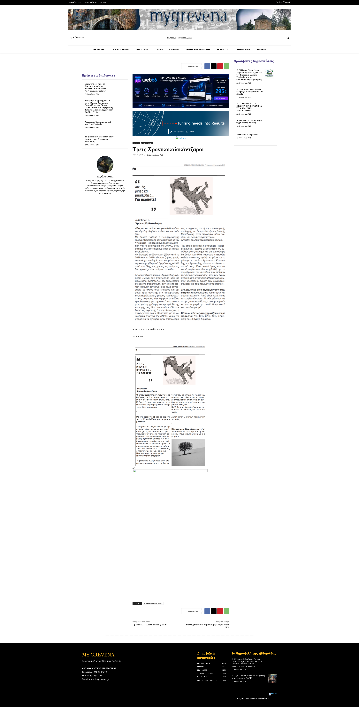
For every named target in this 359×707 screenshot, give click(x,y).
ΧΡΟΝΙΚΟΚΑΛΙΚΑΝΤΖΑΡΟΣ (153, 603)
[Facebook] (271, 38)
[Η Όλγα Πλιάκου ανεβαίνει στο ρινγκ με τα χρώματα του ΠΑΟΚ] (269, 93)
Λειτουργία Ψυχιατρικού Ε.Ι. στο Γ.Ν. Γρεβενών (98, 123)
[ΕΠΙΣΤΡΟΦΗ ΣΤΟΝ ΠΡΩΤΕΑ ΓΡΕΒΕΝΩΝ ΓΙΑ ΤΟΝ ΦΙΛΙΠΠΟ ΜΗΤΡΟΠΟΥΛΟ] (269, 107)
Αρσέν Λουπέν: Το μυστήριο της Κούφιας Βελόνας (249, 121)
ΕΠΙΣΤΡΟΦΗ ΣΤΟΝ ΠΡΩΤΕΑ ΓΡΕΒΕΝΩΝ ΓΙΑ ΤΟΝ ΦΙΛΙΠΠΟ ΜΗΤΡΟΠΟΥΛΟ (249, 107)
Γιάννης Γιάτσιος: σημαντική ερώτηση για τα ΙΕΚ (207, 626)
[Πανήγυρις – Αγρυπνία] (269, 138)
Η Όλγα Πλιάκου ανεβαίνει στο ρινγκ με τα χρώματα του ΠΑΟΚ (249, 91)
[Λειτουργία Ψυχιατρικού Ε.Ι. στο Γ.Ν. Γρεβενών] (120, 125)
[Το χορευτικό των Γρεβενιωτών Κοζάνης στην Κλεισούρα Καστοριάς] (120, 140)
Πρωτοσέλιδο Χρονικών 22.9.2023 (150, 624)
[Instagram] (277, 38)
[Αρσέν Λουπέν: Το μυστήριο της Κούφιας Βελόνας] (269, 124)
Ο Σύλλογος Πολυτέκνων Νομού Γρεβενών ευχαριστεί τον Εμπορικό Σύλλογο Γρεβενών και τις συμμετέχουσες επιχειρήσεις (249, 75)
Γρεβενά (136, 143)
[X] (214, 66)
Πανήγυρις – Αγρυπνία (246, 134)
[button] (287, 37)
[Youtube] (282, 38)
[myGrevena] (105, 164)
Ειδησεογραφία (147, 143)
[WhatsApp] (226, 66)
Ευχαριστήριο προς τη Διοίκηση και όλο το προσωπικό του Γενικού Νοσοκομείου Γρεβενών (95, 87)
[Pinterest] (220, 66)
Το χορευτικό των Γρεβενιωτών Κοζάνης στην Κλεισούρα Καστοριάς (99, 139)
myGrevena (105, 176)
